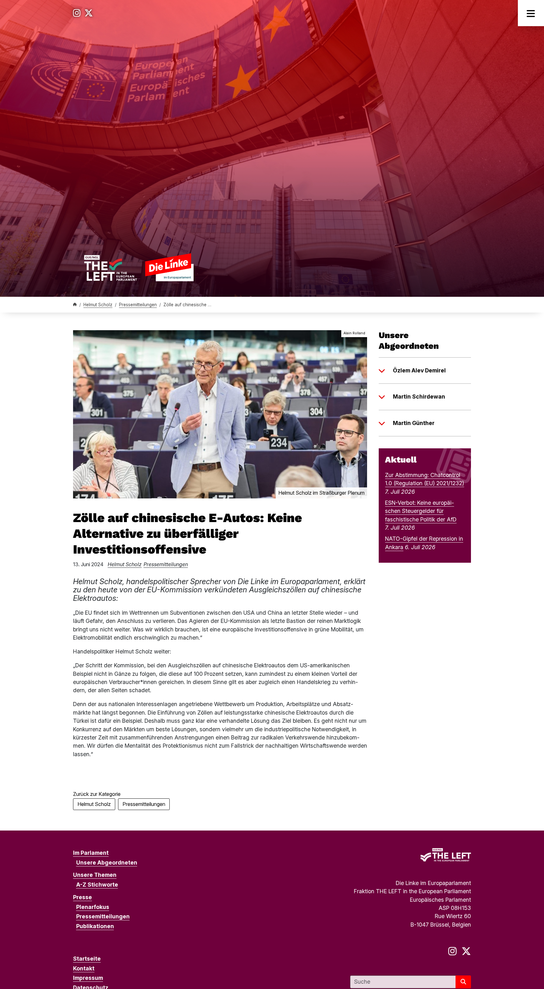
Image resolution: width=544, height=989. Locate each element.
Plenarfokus (92, 907)
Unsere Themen (94, 874)
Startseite (87, 958)
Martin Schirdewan (419, 396)
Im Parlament (91, 852)
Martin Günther (413, 423)
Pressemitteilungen (138, 304)
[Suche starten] (463, 981)
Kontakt (83, 968)
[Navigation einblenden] (531, 13)
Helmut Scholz (97, 304)
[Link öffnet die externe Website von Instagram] (77, 13)
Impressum (88, 978)
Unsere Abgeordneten (106, 862)
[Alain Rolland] (220, 414)
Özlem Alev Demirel (419, 370)
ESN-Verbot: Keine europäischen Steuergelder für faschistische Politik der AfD (420, 511)
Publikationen (95, 926)
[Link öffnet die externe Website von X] (88, 13)
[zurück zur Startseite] (138, 267)
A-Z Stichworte (97, 884)
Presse (82, 897)
